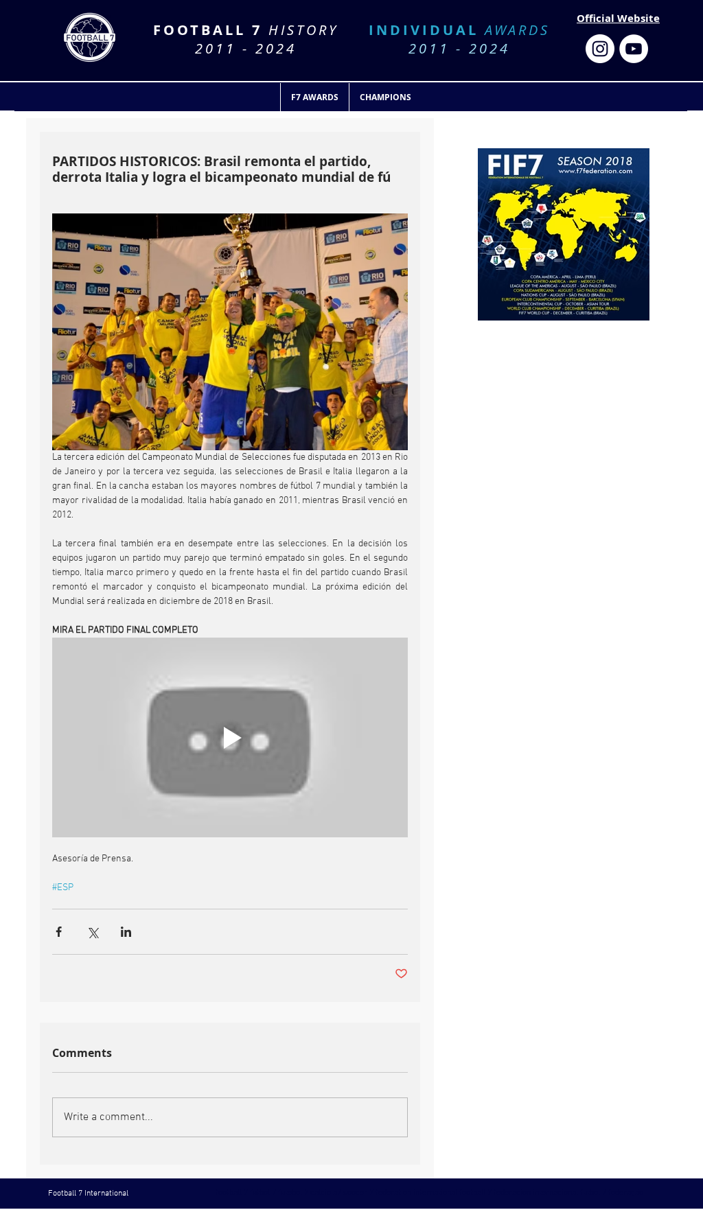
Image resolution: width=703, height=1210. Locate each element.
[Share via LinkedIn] (125, 931)
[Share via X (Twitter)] (92, 931)
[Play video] (230, 737)
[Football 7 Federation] (600, 48)
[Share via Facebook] (58, 931)
